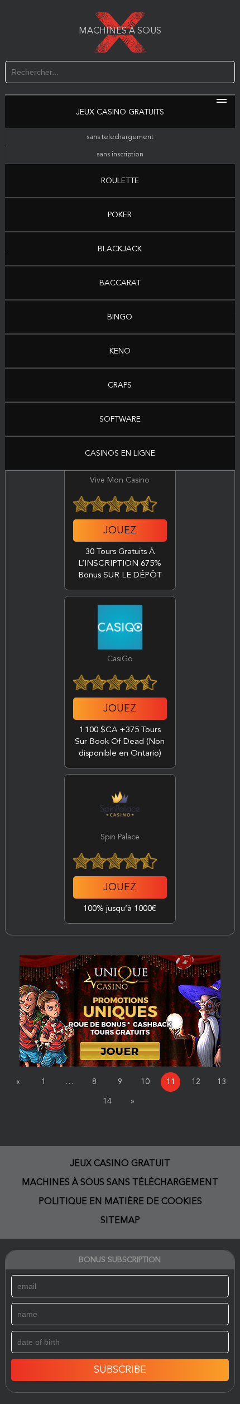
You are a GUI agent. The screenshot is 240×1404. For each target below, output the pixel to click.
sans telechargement (120, 137)
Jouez (119, 531)
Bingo (119, 317)
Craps (120, 385)
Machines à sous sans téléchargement (120, 1182)
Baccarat (120, 283)
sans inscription (120, 154)
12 (195, 1082)
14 (107, 1101)
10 (145, 1082)
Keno (120, 351)
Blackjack (120, 249)
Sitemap (120, 1220)
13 (221, 1082)
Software (120, 419)
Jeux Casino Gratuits (120, 112)
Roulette (120, 181)
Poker (120, 215)
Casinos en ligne (120, 453)
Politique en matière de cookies (120, 1201)
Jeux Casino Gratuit (120, 1163)
